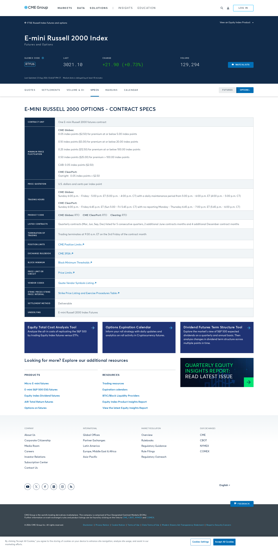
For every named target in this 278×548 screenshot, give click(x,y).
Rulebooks (147, 440)
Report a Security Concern (218, 525)
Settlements (51, 90)
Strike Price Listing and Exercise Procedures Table (87, 293)
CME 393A (64, 253)
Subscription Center (36, 462)
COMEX (204, 451)
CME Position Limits (70, 244)
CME (203, 435)
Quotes (29, 90)
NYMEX (204, 446)
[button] (241, 65)
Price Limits (65, 273)
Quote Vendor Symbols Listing (76, 283)
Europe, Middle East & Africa (99, 451)
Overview (147, 435)
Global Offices (91, 435)
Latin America (91, 446)
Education (147, 8)
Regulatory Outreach (153, 457)
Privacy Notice (102, 525)
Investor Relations (34, 457)
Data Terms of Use (150, 525)
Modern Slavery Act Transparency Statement (183, 525)
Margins (111, 90)
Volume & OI (75, 90)
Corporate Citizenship (37, 440)
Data (81, 8)
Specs (95, 90)
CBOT (203, 440)
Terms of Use (133, 525)
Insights (125, 8)
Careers (29, 451)
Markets (65, 8)
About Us (29, 435)
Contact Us (31, 468)
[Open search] (222, 8)
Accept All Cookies (224, 542)
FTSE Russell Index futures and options (47, 23)
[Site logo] (36, 8)
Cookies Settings (200, 542)
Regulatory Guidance (154, 446)
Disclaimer (88, 525)
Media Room (31, 446)
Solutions (99, 8)
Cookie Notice (118, 525)
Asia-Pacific (90, 457)
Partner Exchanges (94, 440)
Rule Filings (148, 451)
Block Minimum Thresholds (73, 262)
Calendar (131, 90)
